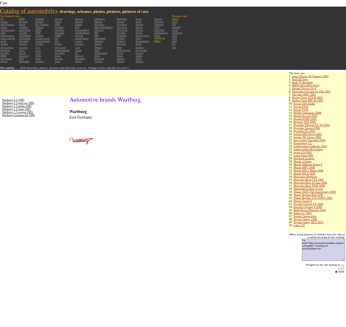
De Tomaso (42, 24)
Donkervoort (42, 38)
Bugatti (23, 21)
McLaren (99, 24)
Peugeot (122, 27)
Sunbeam (141, 50)
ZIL (174, 44)
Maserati (80, 58)
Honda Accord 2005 (305, 115)
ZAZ (174, 41)
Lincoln (79, 44)
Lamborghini (82, 32)
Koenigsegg (82, 30)
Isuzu (58, 55)
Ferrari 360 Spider (304, 103)
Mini (96, 35)
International (62, 50)
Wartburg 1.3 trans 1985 (16, 108)
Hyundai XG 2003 (304, 130)
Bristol (4, 61)
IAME (58, 35)
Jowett (79, 21)
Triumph (159, 24)
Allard (4, 27)
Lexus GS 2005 (303, 152)
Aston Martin (8, 38)
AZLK (175, 18)
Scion (139, 18)
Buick (22, 24)
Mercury (99, 30)
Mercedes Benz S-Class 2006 (310, 182)
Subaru (140, 47)
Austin (4, 44)
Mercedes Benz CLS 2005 (309, 179)
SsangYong (142, 35)
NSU (97, 50)
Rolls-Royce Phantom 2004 (310, 209)
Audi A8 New (300, 79)
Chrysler (23, 41)
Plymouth (122, 30)
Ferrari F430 (301, 109)
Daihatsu (24, 61)
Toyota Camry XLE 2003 (308, 222)
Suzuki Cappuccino (305, 216)
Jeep (58, 61)
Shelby (140, 24)
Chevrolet (24, 38)
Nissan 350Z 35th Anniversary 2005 (315, 191)
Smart (139, 32)
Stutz (139, 44)
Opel (97, 55)
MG (96, 32)
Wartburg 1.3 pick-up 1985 (18, 102)
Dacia (22, 53)
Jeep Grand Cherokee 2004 (309, 140)
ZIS (174, 47)
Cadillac (23, 27)
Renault (121, 44)
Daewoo (24, 55)
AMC (3, 32)
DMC (38, 32)
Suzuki (139, 53)
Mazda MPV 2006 (304, 167)
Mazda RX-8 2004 (304, 173)
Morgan (98, 41)
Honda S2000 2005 (305, 118)
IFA (57, 38)
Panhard (122, 18)
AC (2, 18)
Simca (139, 27)
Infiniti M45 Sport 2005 (308, 134)
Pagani (98, 61)
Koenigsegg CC (303, 143)
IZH (174, 24)
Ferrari (39, 44)
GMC (38, 55)
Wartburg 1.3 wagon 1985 (17, 111)
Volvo (157, 35)
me (342, 264)
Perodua (122, 24)
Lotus (78, 50)
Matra (78, 61)
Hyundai (59, 32)
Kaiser (78, 24)
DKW (38, 30)
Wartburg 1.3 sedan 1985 (17, 105)
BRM (22, 18)
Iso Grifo (60, 53)
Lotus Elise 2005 (303, 155)
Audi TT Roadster (302, 82)
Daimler (39, 18)
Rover (120, 53)
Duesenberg (42, 41)
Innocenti (60, 47)
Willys (157, 41)
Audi (3, 41)
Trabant (158, 21)
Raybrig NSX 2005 (305, 121)
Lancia (79, 35)
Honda (59, 18)
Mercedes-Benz (103, 27)
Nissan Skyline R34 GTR (308, 194)
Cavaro (23, 32)
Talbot (139, 55)
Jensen (79, 18)
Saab (120, 55)
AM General (7, 30)
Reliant (121, 41)
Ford (38, 50)
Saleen (121, 58)
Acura (4, 21)
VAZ (174, 38)
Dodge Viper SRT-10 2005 (307, 100)
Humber (59, 27)
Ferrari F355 (301, 106)
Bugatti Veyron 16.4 (304, 88)
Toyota (158, 18)
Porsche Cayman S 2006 (308, 206)
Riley (119, 47)
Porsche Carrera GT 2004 (308, 203)
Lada (175, 30)
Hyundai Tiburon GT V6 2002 (312, 124)
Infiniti (58, 44)
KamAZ (176, 27)
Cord (22, 50)
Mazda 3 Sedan (303, 161)
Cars (341, 268)
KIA (77, 27)
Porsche (121, 35)
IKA (57, 41)
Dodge (39, 35)
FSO (38, 53)
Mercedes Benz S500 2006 (309, 185)
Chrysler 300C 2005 (304, 94)
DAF (21, 58)
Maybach (99, 18)
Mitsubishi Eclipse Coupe (308, 188)
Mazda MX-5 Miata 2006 (308, 170)
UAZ (174, 35)
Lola (77, 47)
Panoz (120, 21)
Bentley (5, 53)
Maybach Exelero (304, 158)
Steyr (139, 38)
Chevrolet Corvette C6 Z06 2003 (311, 91)
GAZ (174, 21)
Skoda (139, 30)
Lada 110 (299, 225)
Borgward (6, 58)
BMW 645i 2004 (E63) (305, 85)
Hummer (59, 30)
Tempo (139, 61)
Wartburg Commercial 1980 (18, 115)
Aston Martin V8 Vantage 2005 (310, 76)
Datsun (39, 21)
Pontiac (121, 32)
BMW (4, 55)
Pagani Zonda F (303, 200)
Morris (97, 44)
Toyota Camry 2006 (305, 219)
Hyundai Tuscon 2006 (307, 127)
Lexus (78, 41)
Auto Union (7, 47)
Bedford (5, 50)
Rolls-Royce (123, 50)
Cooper (23, 47)
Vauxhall (159, 30)
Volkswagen (161, 32)
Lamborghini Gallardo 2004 (310, 146)
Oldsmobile (100, 53)
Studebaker (142, 41)
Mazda (98, 21)
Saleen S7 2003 (303, 213)
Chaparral (24, 35)
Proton (121, 38)
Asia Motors (7, 35)
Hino (38, 58)
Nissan (98, 47)
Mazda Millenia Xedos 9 (308, 164)
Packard (99, 58)
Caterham (24, 30)
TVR (156, 27)
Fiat (37, 47)
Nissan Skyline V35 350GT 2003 (313, 197)
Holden (39, 61)
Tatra (138, 58)
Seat (138, 21)
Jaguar (59, 58)
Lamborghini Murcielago (308, 149)
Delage (39, 27)
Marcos (79, 55)
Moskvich (177, 32)
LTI (77, 53)
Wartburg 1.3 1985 (13, 99)
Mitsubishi (100, 38)
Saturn (121, 61)
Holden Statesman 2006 (307, 112)
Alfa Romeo (7, 24)
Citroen (23, 44)
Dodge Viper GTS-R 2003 (307, 97)
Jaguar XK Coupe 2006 (307, 137)
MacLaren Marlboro (305, 176)
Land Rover (82, 38)
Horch (58, 21)
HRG (57, 24)
